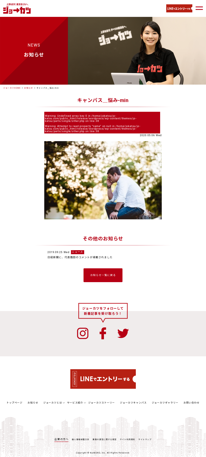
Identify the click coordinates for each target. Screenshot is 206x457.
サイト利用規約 (127, 439)
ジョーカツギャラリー (165, 402)
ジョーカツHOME (12, 88)
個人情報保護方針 (80, 439)
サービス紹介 (75, 402)
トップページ (14, 402)
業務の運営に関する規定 (105, 439)
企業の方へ (61, 439)
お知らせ (28, 88)
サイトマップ (145, 439)
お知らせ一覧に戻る (103, 275)
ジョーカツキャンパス (133, 402)
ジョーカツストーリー (101, 402)
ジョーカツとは (52, 402)
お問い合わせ (191, 402)
